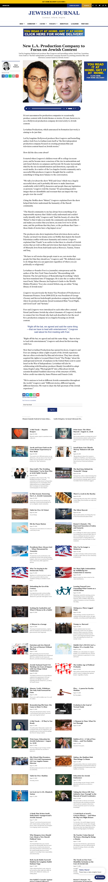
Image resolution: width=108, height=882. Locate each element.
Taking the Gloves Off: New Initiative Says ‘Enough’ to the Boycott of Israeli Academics (84, 794)
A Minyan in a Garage (38, 624)
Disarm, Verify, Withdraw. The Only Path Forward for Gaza (40, 690)
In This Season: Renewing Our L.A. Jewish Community (41, 495)
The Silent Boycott (80, 510)
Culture (42, 24)
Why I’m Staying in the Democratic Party (38, 570)
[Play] (26, 108)
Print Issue (84, 24)
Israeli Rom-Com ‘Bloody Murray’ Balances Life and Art (83, 450)
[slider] (70, 108)
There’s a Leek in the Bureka (84, 494)
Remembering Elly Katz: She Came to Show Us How (41, 706)
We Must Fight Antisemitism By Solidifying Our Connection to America (84, 571)
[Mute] (67, 108)
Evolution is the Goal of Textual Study (82, 706)
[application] (52, 108)
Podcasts (52, 24)
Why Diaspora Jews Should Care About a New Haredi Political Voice (40, 837)
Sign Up (52, 410)
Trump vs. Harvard (80, 624)
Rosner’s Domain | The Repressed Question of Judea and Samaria (84, 526)
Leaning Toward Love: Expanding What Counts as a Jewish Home (84, 588)
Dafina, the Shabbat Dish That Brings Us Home (83, 758)
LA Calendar (74, 24)
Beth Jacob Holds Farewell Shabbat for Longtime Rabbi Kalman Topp (41, 862)
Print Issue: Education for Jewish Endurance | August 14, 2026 (40, 741)
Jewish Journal (54, 13)
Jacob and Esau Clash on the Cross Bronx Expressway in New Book (41, 450)
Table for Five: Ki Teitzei (39, 510)
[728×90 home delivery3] (54, 32)
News (21, 24)
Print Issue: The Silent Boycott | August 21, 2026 (83, 431)
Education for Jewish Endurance (81, 777)
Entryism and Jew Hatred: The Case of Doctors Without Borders (41, 647)
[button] (3, 76)
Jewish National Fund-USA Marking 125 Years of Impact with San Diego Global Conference (41, 668)
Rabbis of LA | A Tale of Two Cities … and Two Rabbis (84, 740)
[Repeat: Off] (78, 108)
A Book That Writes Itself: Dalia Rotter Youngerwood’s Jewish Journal (41, 816)
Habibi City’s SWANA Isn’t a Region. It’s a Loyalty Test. (84, 646)
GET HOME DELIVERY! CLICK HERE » (54, 2)
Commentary (31, 24)
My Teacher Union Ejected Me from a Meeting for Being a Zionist (84, 837)
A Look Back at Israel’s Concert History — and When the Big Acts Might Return (84, 816)
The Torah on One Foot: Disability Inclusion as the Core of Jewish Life (83, 862)
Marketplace (64, 24)
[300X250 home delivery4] (95, 71)
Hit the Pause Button (38, 524)
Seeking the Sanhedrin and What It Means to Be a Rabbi (41, 609)
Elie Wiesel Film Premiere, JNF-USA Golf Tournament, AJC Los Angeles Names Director (40, 760)
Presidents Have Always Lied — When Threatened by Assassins (41, 549)
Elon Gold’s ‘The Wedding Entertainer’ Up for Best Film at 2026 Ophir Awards (41, 471)
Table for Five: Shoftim (39, 776)
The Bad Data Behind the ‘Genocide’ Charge (83, 470)
